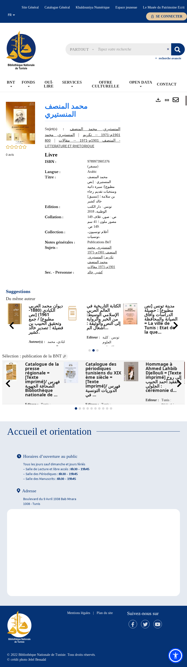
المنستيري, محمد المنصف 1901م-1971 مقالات (101, 262)
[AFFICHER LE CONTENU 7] (99, 408)
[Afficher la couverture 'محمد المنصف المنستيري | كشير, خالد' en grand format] (20, 122)
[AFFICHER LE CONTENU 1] (89, 350)
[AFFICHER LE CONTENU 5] (91, 408)
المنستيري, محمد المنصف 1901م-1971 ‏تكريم (102, 252)
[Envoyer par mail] (176, 100)
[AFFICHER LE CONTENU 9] (107, 408)
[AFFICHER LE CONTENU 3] (97, 350)
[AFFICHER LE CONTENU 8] (103, 408)
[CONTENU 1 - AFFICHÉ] (76, 408)
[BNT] (21, 50)
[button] (81, 49)
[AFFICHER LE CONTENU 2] (80, 408)
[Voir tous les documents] (65, 356)
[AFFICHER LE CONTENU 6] (95, 408)
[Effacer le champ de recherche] (168, 49)
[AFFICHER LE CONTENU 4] (87, 408)
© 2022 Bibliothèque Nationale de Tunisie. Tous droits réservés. (51, 655)
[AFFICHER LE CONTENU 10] (111, 408)
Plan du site (105, 613)
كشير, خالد (95, 272)
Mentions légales (78, 613)
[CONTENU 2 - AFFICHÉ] (93, 350)
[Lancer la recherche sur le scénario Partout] (178, 49)
